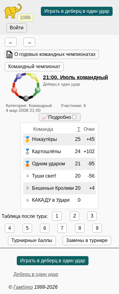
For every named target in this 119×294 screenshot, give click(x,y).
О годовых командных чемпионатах (55, 54)
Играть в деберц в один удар (76, 11)
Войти (16, 27)
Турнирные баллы (31, 240)
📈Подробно (56, 117)
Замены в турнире (87, 240)
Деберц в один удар (35, 274)
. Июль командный (75, 77)
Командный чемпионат (34, 66)
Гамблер (23, 287)
